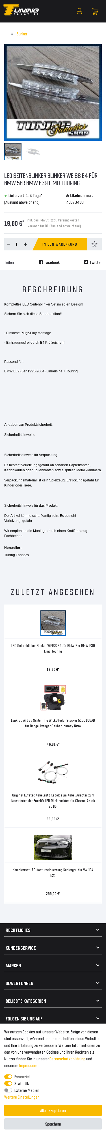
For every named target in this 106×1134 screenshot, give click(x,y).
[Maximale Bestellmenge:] (25, 244)
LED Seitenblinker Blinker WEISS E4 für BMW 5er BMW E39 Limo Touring (53, 648)
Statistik (21, 1083)
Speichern (53, 1123)
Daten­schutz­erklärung (67, 1058)
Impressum (28, 1065)
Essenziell (22, 1076)
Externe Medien (26, 1090)
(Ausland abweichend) (22, 202)
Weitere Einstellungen (22, 1096)
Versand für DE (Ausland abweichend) (54, 225)
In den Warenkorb (59, 244)
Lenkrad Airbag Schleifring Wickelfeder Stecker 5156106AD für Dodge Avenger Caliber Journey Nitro (53, 723)
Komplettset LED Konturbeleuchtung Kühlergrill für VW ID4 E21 (53, 872)
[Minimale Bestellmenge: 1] (8, 244)
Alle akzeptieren (53, 1110)
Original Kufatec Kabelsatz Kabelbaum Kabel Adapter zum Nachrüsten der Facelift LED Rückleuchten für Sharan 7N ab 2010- (53, 801)
